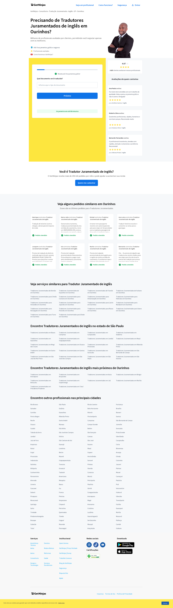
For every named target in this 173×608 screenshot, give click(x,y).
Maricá (90, 476)
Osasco (32, 424)
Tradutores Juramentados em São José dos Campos (70, 358)
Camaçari (119, 476)
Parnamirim (34, 476)
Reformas (47, 553)
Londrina (62, 448)
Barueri (118, 412)
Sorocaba (119, 428)
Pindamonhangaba (37, 516)
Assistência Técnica (34, 544)
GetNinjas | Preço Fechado (68, 548)
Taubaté (62, 472)
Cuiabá (32, 428)
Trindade (33, 512)
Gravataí (62, 468)
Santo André (63, 420)
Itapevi (90, 452)
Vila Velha (62, 428)
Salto (32, 508)
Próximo (67, 95)
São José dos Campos (66, 432)
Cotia (118, 444)
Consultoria (43, 11)
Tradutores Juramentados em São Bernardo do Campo (127, 352)
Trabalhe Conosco (65, 558)
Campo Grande (93, 424)
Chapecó (62, 504)
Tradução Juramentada (58, 11)
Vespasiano (63, 500)
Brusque (33, 520)
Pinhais (90, 464)
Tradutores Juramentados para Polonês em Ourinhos (69, 310)
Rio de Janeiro (92, 404)
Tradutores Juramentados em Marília (128, 380)
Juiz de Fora (34, 440)
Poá (117, 484)
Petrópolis (91, 480)
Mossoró (119, 516)
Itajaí (32, 452)
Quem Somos (63, 543)
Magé (89, 500)
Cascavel (33, 488)
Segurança (122, 5)
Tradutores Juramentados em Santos (71, 351)
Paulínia (90, 484)
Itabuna (118, 528)
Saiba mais (61, 603)
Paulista (119, 480)
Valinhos (33, 464)
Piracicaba (34, 456)
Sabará (32, 492)
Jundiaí (32, 436)
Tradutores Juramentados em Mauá (128, 339)
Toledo (61, 516)
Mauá (89, 448)
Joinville (119, 424)
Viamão (90, 468)
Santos (118, 416)
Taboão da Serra (35, 432)
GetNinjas (34, 11)
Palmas (118, 468)
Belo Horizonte (93, 408)
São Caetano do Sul (65, 440)
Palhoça (119, 520)
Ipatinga (33, 504)
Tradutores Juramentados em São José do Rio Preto (42, 358)
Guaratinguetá (93, 516)
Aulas (32, 548)
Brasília (118, 408)
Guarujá (61, 444)
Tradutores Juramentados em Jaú (99, 380)
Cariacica (91, 472)
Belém (90, 428)
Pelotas (61, 496)
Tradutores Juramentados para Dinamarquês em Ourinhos (98, 298)
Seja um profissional (85, 5)
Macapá (90, 524)
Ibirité (90, 488)
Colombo (119, 460)
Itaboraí (119, 492)
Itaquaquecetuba (64, 460)
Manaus (61, 424)
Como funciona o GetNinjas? (43, 54)
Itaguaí (61, 520)
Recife (32, 420)
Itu (60, 488)
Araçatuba (91, 528)
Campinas (91, 420)
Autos (32, 553)
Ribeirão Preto (64, 416)
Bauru (61, 484)
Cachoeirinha (34, 472)
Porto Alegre (34, 416)
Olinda (118, 456)
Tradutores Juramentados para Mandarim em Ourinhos (126, 304)
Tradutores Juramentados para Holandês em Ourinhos (41, 304)
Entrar (137, 5)
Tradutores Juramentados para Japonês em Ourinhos (69, 304)
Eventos (47, 543)
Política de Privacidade (124, 594)
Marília (118, 512)
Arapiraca (33, 444)
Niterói (90, 412)
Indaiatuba (34, 460)
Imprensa (100, 594)
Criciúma (91, 508)
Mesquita (62, 480)
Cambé (118, 524)
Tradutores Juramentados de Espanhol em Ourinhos (69, 292)
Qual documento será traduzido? (50, 78)
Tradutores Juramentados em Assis (100, 375)
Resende (62, 524)
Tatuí (32, 528)
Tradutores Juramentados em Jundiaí (100, 339)
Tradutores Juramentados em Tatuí (71, 386)
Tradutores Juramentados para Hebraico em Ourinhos (126, 298)
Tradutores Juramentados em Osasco (72, 345)
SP (75, 11)
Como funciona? (106, 5)
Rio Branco (34, 404)
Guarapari (119, 508)
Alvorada (33, 480)
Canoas (90, 436)
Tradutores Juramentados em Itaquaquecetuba (69, 340)
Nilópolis (33, 468)
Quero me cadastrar (86, 183)
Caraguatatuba (93, 492)
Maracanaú (34, 500)
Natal (32, 448)
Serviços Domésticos (48, 564)
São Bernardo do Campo (124, 420)
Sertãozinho (92, 520)
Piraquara (33, 496)
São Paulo (62, 404)
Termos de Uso (110, 594)
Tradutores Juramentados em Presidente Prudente (40, 387)
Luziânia (90, 512)
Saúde (46, 558)
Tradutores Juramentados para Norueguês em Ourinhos (41, 310)
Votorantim (120, 488)
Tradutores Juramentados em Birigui (128, 375)
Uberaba (119, 496)
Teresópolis (120, 500)
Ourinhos (80, 11)
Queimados (63, 512)
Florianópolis (92, 416)
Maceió (61, 456)
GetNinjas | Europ (65, 553)
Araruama (91, 504)
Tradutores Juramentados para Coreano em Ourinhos (69, 298)
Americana (62, 476)
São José (91, 440)
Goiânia (61, 408)
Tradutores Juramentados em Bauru (42, 333)
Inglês (70, 11)
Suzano (90, 444)
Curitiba (33, 412)
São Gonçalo (92, 432)
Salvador (33, 408)
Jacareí (118, 464)
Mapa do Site (63, 573)
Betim (61, 452)
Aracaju (118, 452)
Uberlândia (120, 436)
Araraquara (91, 496)
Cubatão (33, 524)
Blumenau (119, 448)
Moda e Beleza (49, 548)
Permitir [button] (165, 603)
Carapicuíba (120, 440)
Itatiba (118, 504)
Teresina (62, 464)
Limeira (33, 484)
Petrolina (62, 508)
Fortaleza (119, 404)
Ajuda (61, 578)
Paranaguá (62, 528)
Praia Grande (120, 432)
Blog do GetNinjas (65, 563)
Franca (61, 492)
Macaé (118, 472)
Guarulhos (62, 412)
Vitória (61, 436)
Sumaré (90, 460)
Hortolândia (92, 456)
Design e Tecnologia (34, 564)
